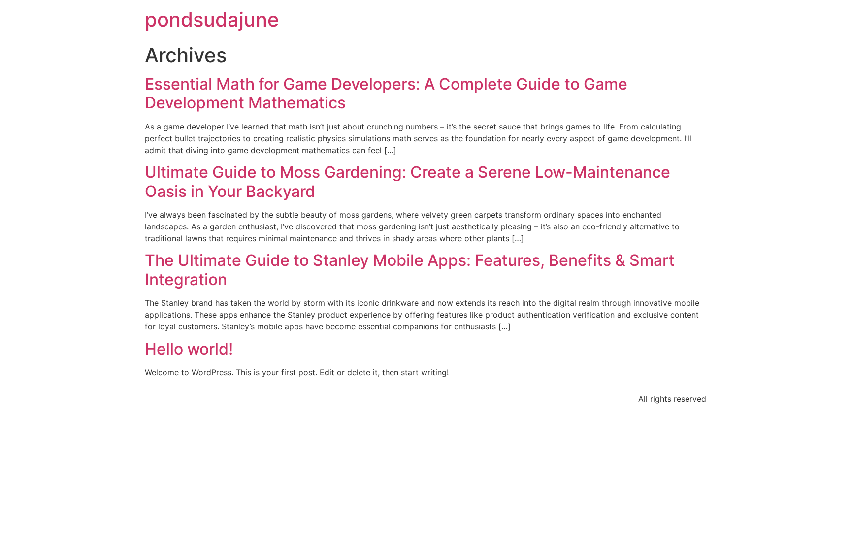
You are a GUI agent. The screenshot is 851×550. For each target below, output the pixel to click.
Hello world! (189, 348)
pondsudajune (212, 19)
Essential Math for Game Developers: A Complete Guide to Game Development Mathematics (386, 93)
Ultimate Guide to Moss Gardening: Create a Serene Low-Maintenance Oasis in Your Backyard (407, 181)
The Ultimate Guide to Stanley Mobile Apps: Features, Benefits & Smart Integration (410, 270)
